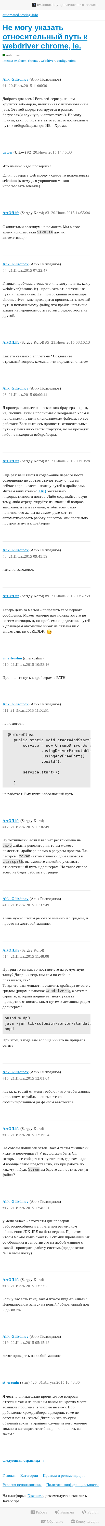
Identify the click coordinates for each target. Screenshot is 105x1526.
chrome (33, 60)
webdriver (48, 60)
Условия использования (22, 1485)
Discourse (35, 1496)
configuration (66, 60)
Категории (29, 1475)
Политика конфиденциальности (72, 1485)
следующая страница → (24, 1460)
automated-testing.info (20, 15)
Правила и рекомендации (64, 1475)
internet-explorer (14, 60)
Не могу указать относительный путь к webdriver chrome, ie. (45, 36)
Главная (9, 1475)
